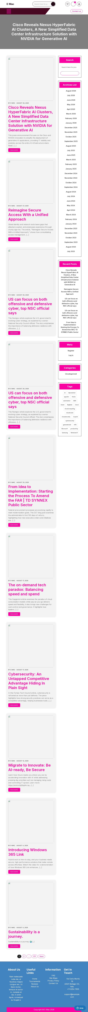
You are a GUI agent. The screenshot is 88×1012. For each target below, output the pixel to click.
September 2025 (70, 141)
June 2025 (71, 155)
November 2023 (71, 233)
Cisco (77, 405)
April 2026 (71, 109)
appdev (66, 397)
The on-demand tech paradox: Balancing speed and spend (27, 589)
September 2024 (70, 187)
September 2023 (70, 242)
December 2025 (71, 128)
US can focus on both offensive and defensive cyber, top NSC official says (30, 306)
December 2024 (71, 173)
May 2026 (71, 105)
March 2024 (71, 215)
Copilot (75, 417)
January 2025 (71, 169)
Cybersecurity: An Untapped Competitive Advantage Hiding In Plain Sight (28, 681)
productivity (74, 429)
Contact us (76, 11)
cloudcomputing (70, 409)
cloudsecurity (66, 417)
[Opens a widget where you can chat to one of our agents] (80, 1008)
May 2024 (71, 205)
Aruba (74, 397)
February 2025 (71, 164)
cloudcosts (69, 413)
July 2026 (71, 95)
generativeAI (67, 425)
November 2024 (71, 178)
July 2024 (71, 196)
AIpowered (71, 393)
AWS (74, 401)
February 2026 (71, 118)
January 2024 (70, 224)
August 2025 (71, 146)
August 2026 (71, 91)
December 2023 (71, 228)
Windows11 (74, 433)
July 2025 (71, 150)
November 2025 (71, 132)
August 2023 (71, 247)
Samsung (65, 433)
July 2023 (71, 251)
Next (41, 956)
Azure (62, 405)
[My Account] (79, 4)
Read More (14, 150)
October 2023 (71, 238)
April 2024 (71, 210)
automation (66, 401)
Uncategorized (71, 374)
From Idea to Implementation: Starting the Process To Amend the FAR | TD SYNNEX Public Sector (30, 495)
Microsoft (64, 429)
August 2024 (71, 192)
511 (34, 956)
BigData (69, 405)
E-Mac (10, 4)
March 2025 (71, 160)
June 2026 (71, 100)
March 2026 (71, 114)
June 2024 (71, 201)
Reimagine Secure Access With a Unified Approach (28, 214)
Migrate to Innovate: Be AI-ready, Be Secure (29, 767)
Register (71, 351)
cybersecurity (69, 421)
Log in (71, 355)
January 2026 (71, 123)
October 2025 (71, 137)
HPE (75, 425)
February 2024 (71, 219)
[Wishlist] (67, 4)
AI (64, 393)
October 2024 (71, 183)
